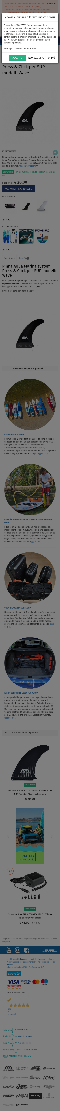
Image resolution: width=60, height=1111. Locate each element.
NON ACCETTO (36, 58)
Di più (51, 58)
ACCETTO (17, 58)
